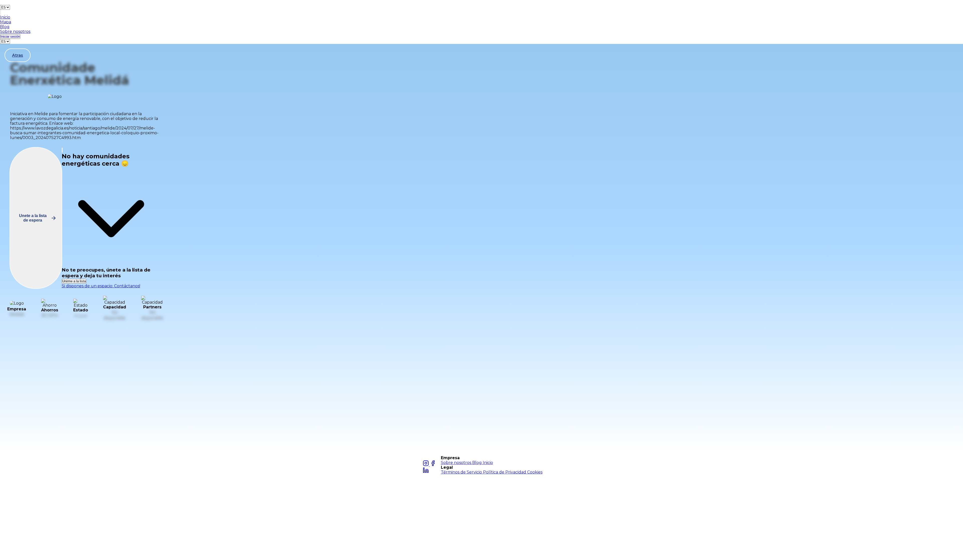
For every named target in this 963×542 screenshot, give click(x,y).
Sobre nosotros (456, 462)
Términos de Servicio (462, 472)
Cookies (534, 472)
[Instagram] (426, 464)
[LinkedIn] (426, 471)
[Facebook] (433, 464)
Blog (477, 462)
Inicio (488, 462)
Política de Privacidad (505, 472)
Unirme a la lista (74, 281)
